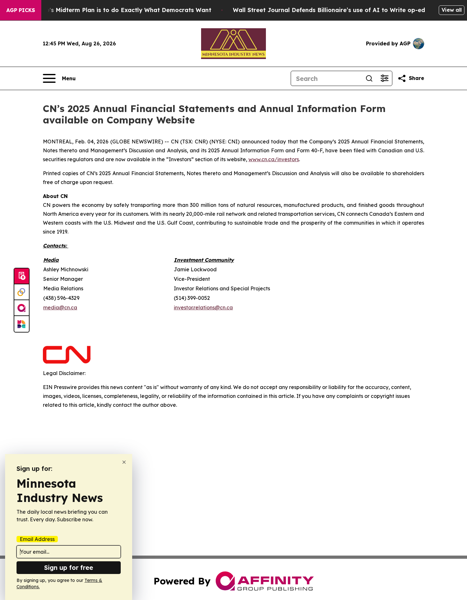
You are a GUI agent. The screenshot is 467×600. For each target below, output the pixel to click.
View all (452, 10)
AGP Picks (20, 10)
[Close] (124, 462)
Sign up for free (68, 567)
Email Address (37, 539)
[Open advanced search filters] (384, 78)
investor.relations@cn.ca (203, 307)
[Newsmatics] (21, 324)
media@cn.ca (60, 307)
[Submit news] (21, 276)
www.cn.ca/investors (273, 159)
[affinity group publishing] (21, 308)
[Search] (369, 78)
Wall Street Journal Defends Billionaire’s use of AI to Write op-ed (329, 10)
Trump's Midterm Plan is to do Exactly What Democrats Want (121, 10)
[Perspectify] (21, 292)
